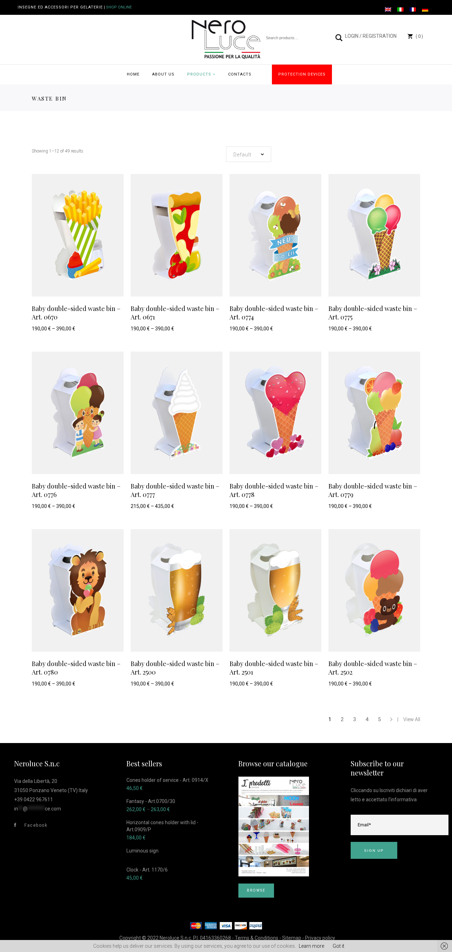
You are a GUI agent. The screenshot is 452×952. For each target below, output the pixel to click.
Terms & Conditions (256, 938)
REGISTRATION (380, 36)
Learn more (311, 946)
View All (411, 719)
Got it (338, 946)
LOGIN (351, 36)
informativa (404, 799)
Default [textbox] (242, 154)
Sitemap (291, 938)
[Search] (339, 37)
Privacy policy (320, 938)
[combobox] (248, 154)
